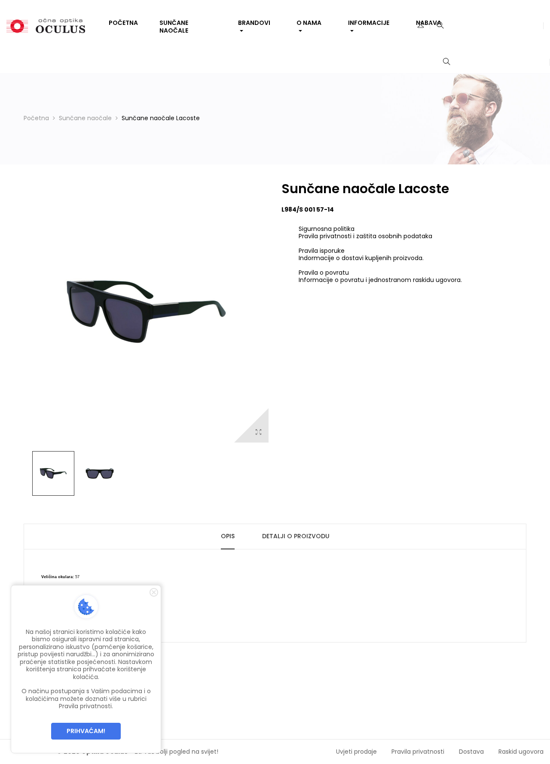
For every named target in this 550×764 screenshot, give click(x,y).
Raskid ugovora (521, 751)
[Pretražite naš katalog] (440, 25)
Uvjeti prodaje (356, 751)
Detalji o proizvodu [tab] (296, 536)
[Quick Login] (420, 26)
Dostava (471, 751)
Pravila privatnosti (417, 751)
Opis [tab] (228, 536)
